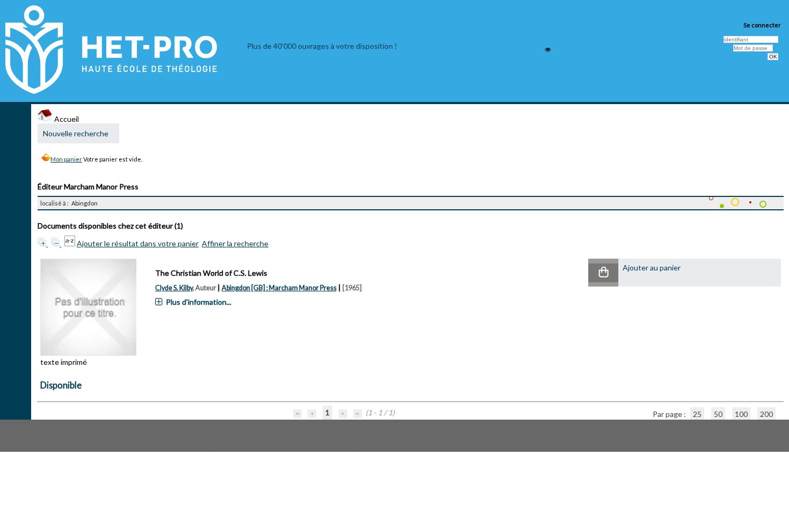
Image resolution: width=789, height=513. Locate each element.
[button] (603, 272)
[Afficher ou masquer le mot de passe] (548, 50)
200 (766, 414)
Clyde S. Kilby (174, 288)
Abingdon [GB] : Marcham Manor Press (279, 288)
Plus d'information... (198, 301)
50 (718, 414)
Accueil (66, 118)
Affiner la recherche (235, 243)
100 (741, 414)
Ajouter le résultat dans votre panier (138, 243)
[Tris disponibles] (70, 243)
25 (697, 414)
